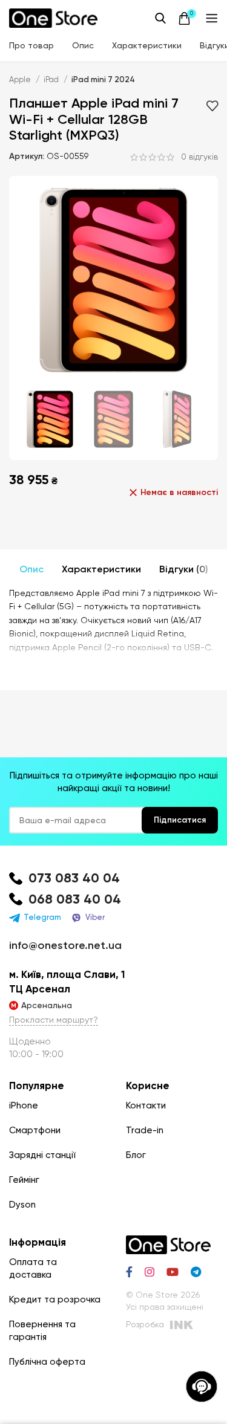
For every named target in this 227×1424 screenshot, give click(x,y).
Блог (136, 1155)
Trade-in (144, 1130)
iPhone (23, 1105)
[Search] (160, 18)
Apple (21, 79)
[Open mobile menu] (212, 18)
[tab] (31, 569)
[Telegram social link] (196, 1271)
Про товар (31, 45)
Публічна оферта (47, 1361)
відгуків (199, 157)
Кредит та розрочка (54, 1299)
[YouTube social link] (172, 1271)
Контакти (146, 1105)
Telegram (42, 917)
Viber (95, 917)
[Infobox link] (113, 878)
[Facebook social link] (129, 1271)
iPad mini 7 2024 (103, 79)
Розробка (145, 1324)
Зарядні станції (42, 1155)
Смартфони (35, 1130)
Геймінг (24, 1179)
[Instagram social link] (149, 1271)
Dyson (22, 1204)
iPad (52, 79)
